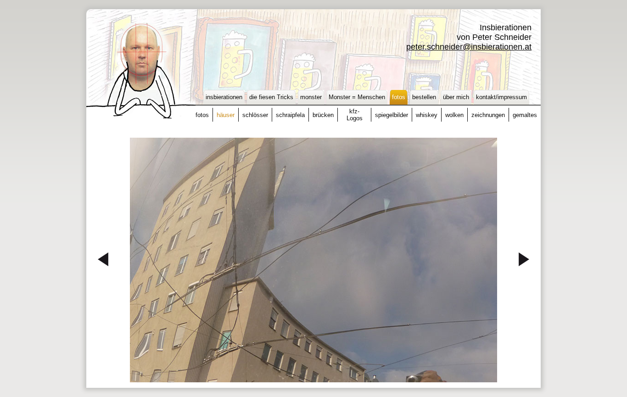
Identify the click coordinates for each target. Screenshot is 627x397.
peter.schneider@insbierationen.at (469, 46)
